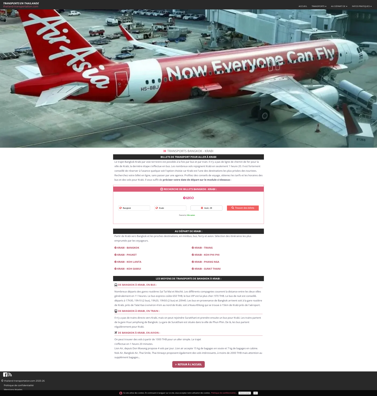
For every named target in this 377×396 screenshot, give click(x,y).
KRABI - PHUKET (127, 254)
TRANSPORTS (319, 6)
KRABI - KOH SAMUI (129, 268)
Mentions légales (13, 389)
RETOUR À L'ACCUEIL (190, 364)
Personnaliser (245, 393)
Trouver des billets (244, 208)
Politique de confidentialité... (224, 393)
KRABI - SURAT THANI (208, 268)
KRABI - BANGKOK (128, 247)
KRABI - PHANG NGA (207, 261)
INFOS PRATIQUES (362, 6)
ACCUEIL (303, 6)
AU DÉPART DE (339, 6)
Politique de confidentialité (19, 385)
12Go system (191, 215)
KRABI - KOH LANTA (129, 261)
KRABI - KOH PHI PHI (207, 254)
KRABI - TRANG (204, 247)
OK (255, 393)
